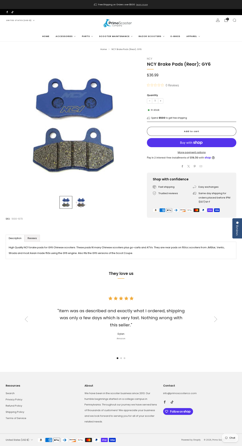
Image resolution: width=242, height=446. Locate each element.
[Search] (234, 20)
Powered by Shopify (191, 439)
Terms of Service (16, 418)
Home (45, 36)
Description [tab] (15, 238)
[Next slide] (134, 125)
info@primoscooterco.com (180, 393)
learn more (142, 4)
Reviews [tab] (32, 238)
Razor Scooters (150, 36)
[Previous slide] (13, 125)
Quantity (152, 95)
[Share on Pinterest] (195, 166)
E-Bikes (175, 36)
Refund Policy (14, 406)
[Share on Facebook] (182, 166)
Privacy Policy (14, 399)
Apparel (191, 36)
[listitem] (121, 4)
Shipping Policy (15, 412)
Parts (86, 36)
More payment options (192, 152)
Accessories (64, 36)
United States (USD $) (19, 20)
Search (10, 393)
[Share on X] (189, 166)
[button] (117, 358)
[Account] (218, 20)
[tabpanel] (121, 250)
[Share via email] (201, 166)
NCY (149, 59)
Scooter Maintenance (114, 36)
